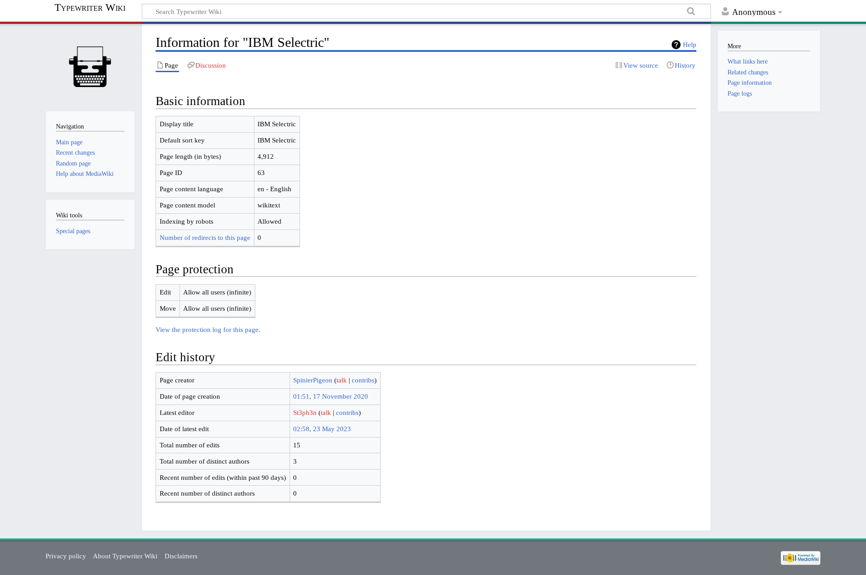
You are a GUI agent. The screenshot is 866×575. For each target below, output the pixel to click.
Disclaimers (181, 556)
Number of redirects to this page (205, 237)
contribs (363, 380)
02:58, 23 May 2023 (322, 428)
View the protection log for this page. (208, 329)
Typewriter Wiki (90, 8)
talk (341, 380)
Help (689, 44)
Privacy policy (66, 556)
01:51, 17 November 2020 (330, 396)
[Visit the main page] (90, 66)
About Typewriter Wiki (125, 556)
